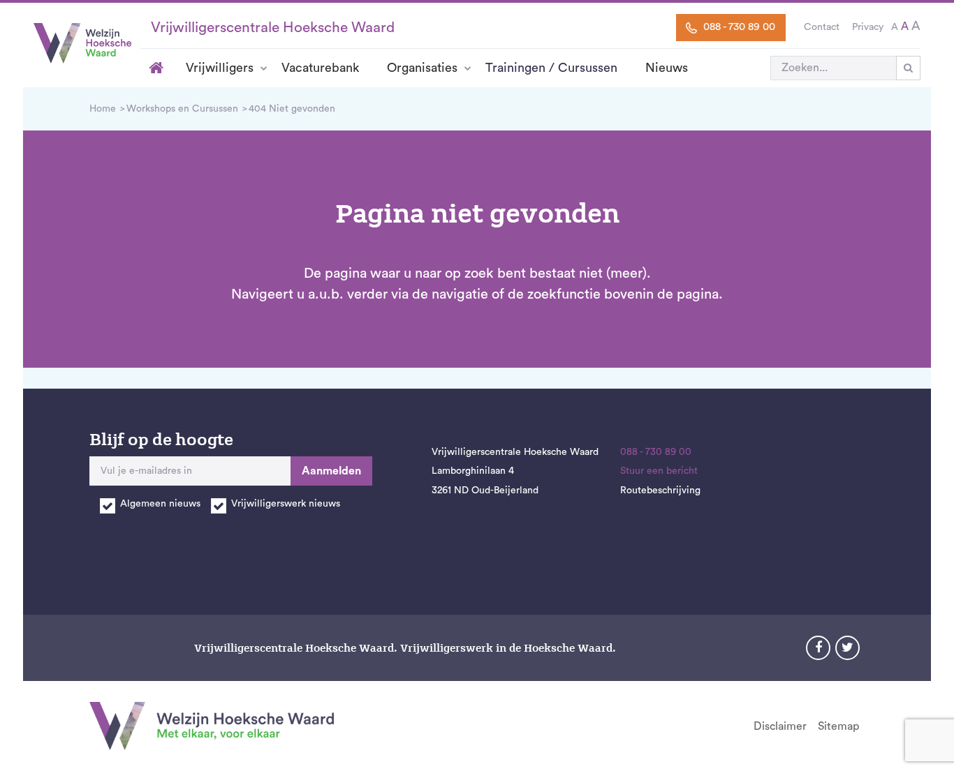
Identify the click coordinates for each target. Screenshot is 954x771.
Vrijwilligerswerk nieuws (285, 504)
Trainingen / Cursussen (551, 67)
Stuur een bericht (659, 471)
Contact (821, 27)
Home (156, 67)
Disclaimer (780, 726)
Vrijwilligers (220, 67)
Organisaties (422, 67)
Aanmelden (331, 471)
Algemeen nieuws (160, 504)
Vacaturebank (320, 67)
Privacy (867, 27)
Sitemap (838, 726)
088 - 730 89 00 (737, 27)
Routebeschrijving (660, 490)
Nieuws (666, 67)
